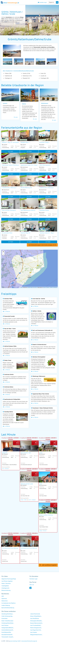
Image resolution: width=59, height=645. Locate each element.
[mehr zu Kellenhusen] (49, 100)
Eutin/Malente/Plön (6, 632)
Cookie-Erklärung (6, 605)
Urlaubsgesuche (5, 588)
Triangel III (4, 452)
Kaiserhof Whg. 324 (25, 233)
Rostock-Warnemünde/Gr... (36, 623)
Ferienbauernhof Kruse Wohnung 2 (29, 548)
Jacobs (40, 452)
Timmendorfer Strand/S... (8, 637)
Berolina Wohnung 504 (26, 187)
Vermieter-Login (43, 2)
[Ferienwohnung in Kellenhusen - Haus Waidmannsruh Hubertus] (29, 205)
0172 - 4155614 (5, 468)
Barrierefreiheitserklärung (8, 607)
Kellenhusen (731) (27, 76)
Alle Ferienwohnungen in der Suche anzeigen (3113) (42, 245)
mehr (16, 117)
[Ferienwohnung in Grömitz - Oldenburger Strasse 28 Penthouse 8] (10, 160)
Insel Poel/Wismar (34, 618)
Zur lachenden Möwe (7, 233)
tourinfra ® (35, 287)
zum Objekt (10, 151)
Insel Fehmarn (5, 625)
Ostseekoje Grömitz (44, 210)
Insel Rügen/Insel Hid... (36, 630)
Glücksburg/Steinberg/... (7, 614)
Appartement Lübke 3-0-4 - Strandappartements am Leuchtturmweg (37, 165)
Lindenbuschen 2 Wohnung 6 (46, 187)
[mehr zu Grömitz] (10, 100)
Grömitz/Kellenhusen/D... (8, 630)
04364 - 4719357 (43, 530)
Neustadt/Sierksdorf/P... (7, 634)
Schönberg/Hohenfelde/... (8, 623)
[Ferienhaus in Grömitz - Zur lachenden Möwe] (10, 228)
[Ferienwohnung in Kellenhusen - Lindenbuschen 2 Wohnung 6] (48, 182)
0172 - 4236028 (32, 499)
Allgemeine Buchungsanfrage (9, 579)
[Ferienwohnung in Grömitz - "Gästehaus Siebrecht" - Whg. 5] (48, 228)
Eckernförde (4, 618)
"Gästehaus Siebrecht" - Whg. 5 (46, 233)
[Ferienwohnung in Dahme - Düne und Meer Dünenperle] (10, 205)
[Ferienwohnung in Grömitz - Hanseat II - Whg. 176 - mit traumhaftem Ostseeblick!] (10, 137)
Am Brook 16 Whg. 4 (44, 142)
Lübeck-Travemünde (35, 614)
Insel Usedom (33, 632)
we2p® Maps (30, 287)
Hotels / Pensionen (6, 583)
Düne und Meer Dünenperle (9, 210)
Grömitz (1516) (26, 73)
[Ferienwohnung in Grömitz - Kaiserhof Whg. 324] (29, 228)
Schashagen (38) (44, 78)
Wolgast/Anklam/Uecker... (36, 634)
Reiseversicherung (6, 590)
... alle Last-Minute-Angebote (49, 565)
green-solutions (46, 287)
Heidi (40, 484)
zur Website (7, 311)
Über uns (32, 584)
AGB (3, 596)
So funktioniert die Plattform (9, 603)
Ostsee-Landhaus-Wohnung (46, 515)
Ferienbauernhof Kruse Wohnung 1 (10, 548)
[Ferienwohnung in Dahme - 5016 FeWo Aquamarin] (48, 160)
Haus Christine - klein (26, 452)
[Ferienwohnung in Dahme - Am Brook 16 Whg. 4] (48, 137)
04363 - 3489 (23, 499)
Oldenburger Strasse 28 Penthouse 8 (11, 165)
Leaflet (21, 287)
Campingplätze (5, 585)
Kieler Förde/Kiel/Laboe (7, 620)
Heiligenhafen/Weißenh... (8, 627)
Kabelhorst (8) (8, 76)
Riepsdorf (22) (26, 78)
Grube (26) (43, 73)
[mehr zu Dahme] (29, 101)
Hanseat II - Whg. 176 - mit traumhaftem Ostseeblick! (15, 142)
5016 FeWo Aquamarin (44, 165)
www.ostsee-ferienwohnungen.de (29, 641)
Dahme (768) (8, 73)
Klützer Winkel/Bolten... (36, 616)
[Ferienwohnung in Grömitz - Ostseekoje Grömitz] (48, 205)
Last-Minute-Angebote (7, 581)
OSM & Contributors (53, 287)
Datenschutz (5, 601)
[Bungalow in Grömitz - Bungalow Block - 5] (29, 137)
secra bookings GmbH (15, 641)
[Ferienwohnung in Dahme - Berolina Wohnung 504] (29, 182)
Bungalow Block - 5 (25, 142)
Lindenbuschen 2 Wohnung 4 (9, 187)
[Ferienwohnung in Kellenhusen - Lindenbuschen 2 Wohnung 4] (10, 182)
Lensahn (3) (43, 76)
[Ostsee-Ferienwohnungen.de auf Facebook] (31, 588)
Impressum (4, 598)
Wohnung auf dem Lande (27, 484)
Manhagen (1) (8, 78)
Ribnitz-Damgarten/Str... (36, 627)
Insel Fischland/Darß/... (35, 625)
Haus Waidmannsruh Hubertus (28, 210)
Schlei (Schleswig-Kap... (7, 616)
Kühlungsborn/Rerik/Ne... (36, 620)
